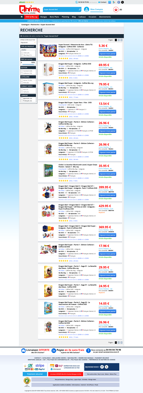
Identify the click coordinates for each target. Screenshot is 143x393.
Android (83, 385)
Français (27, 101)
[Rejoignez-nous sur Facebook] (118, 2)
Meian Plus (113, 374)
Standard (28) (27, 71)
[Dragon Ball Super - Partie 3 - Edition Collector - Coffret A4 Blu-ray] (48, 149)
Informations (76, 385)
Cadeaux (82, 17)
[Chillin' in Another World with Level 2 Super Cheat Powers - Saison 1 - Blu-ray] (48, 171)
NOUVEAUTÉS (72, 358)
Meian (107, 374)
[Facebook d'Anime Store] (102, 367)
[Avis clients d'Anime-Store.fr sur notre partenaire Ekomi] (26, 2)
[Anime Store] (29, 9)
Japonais (27, 98)
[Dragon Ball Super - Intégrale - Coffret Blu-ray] (48, 89)
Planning (65, 17)
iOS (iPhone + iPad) (92, 385)
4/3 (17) (25, 89)
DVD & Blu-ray (31, 17)
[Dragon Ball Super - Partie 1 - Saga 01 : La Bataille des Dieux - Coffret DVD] (48, 291)
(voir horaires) (93, 2)
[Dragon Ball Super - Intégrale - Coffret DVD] (48, 70)
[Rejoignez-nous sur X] (122, 2)
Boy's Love (101, 374)
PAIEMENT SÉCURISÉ (102, 358)
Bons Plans (54, 17)
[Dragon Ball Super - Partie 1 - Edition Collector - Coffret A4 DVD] (48, 249)
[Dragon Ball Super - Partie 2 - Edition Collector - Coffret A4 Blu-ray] (48, 128)
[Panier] (116, 9)
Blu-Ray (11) (28, 55)
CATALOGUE (46, 358)
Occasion (92, 17)
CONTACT (37, 358)
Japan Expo (77, 379)
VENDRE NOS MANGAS (85, 358)
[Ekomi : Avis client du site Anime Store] (27, 383)
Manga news (92, 379)
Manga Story (69, 379)
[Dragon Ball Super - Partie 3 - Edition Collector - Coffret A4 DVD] (48, 327)
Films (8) (26, 83)
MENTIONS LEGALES (34, 360)
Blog (74, 17)
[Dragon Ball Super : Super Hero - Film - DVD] (48, 109)
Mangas (43, 17)
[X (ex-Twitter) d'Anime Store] (106, 367)
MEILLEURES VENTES (59, 358)
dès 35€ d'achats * (39, 21)
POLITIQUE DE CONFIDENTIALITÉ (58, 360)
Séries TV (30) (27, 80)
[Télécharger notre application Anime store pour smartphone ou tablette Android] (114, 2)
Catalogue (25, 25)
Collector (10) (27, 73)
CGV (44, 360)
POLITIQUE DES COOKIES (79, 360)
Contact (103, 2)
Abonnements (105, 17)
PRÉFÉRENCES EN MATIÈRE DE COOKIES (102, 360)
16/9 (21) (26, 92)
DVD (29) (26, 53)
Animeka (84, 379)
